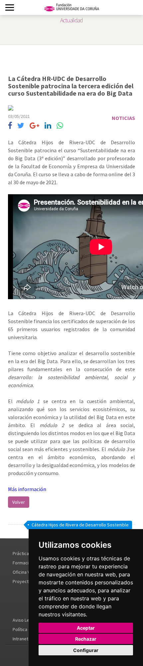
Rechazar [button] (85, 639)
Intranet (20, 639)
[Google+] (34, 126)
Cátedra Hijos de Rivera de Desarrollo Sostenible (80, 525)
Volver (18, 502)
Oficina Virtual (26, 572)
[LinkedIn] (48, 126)
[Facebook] (10, 126)
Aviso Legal (24, 620)
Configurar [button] (85, 650)
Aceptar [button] (86, 628)
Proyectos (23, 581)
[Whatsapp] (60, 126)
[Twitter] (20, 126)
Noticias (123, 118)
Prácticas (22, 553)
